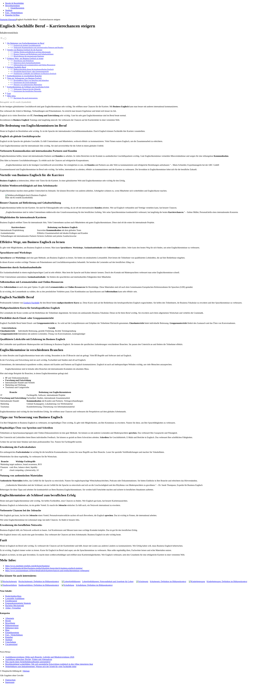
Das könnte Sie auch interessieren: (26, 98)
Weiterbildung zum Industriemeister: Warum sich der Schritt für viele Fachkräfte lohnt (40, 666)
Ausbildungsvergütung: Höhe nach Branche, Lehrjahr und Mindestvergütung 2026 (39, 657)
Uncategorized (11, 644)
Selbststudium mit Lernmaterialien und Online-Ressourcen (34, 65)
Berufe (8, 621)
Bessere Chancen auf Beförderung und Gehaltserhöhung (33, 54)
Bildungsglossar (12, 625)
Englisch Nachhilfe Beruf (16, 67)
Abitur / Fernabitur (13, 608)
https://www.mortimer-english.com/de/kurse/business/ (27, 566)
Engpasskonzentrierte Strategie (18, 603)
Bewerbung (10, 623)
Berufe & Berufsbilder (14, 3)
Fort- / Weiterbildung (14, 13)
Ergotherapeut (11, 601)
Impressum (9, 682)
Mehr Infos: (11, 96)
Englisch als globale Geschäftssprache (27, 45)
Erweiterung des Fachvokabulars (25, 82)
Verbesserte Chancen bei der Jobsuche (27, 89)
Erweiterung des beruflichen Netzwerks (27, 91)
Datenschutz (10, 680)
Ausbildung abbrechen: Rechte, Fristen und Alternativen (28, 659)
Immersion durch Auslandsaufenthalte (27, 63)
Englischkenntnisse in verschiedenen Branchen (24, 76)
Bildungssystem (11, 628)
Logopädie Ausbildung (14, 598)
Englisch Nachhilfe (31, 303)
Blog (7, 630)
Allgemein (9, 618)
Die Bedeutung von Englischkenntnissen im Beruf (25, 43)
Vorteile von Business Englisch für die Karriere (24, 50)
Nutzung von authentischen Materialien (28, 85)
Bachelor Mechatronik (14, 605)
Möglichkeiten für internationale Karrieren (29, 56)
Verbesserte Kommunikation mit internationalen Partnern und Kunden (38, 47)
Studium (8, 10)
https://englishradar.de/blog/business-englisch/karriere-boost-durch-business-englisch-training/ (44, 568)
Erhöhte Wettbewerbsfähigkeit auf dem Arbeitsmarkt (32, 52)
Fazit (9, 93)
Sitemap (26, 671)
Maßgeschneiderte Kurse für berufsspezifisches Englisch (34, 69)
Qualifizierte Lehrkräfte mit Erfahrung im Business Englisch (35, 73)
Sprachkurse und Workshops (24, 61)
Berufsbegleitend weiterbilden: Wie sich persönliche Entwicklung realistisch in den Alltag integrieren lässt (49, 664)
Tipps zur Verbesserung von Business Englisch (24, 78)
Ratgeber (9, 637)
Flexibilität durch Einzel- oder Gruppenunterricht (31, 71)
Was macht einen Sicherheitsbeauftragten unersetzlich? (28, 662)
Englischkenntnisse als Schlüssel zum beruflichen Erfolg (28, 87)
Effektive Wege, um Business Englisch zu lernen (25, 58)
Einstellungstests (17, 8)
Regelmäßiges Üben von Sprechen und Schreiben (31, 80)
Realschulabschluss (13, 596)
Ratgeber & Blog (12, 15)
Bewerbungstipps (12, 5)
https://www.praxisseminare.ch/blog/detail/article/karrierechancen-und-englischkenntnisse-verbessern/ (47, 570)
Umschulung (10, 642)
